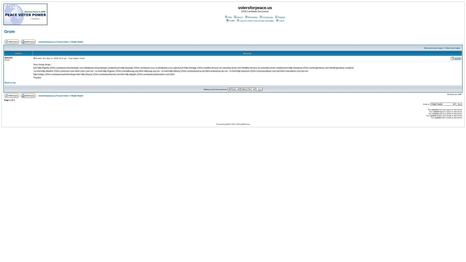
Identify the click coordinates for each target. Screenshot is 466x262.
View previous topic (433, 48)
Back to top (10, 83)
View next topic (452, 48)
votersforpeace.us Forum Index (53, 42)
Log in (281, 21)
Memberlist (253, 17)
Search (240, 17)
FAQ (230, 17)
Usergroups (267, 17)
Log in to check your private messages (257, 21)
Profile (232, 21)
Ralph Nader (77, 42)
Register (281, 17)
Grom (9, 31)
